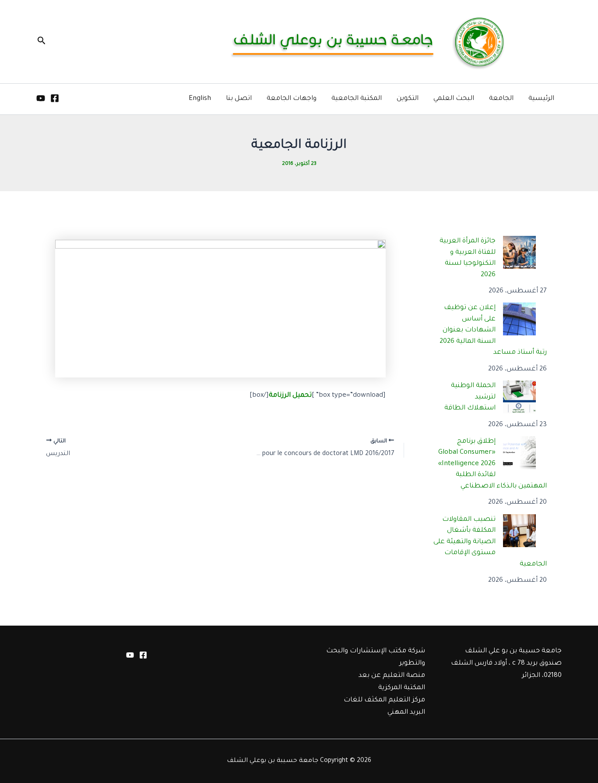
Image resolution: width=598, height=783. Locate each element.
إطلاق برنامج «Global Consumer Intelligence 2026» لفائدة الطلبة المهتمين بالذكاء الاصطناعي (492, 464)
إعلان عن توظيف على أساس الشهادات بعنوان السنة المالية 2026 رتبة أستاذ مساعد (493, 330)
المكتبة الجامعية (356, 99)
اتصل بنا (239, 99)
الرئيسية (541, 99)
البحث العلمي (453, 99)
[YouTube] (40, 98)
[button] (40, 42)
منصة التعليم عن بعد (392, 676)
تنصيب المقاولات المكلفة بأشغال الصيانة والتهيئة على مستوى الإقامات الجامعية (490, 542)
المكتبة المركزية (401, 688)
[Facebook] (54, 98)
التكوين (408, 99)
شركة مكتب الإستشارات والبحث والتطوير (375, 657)
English (200, 99)
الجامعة (501, 99)
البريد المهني (406, 712)
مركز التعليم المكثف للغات (384, 700)
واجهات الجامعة (292, 99)
